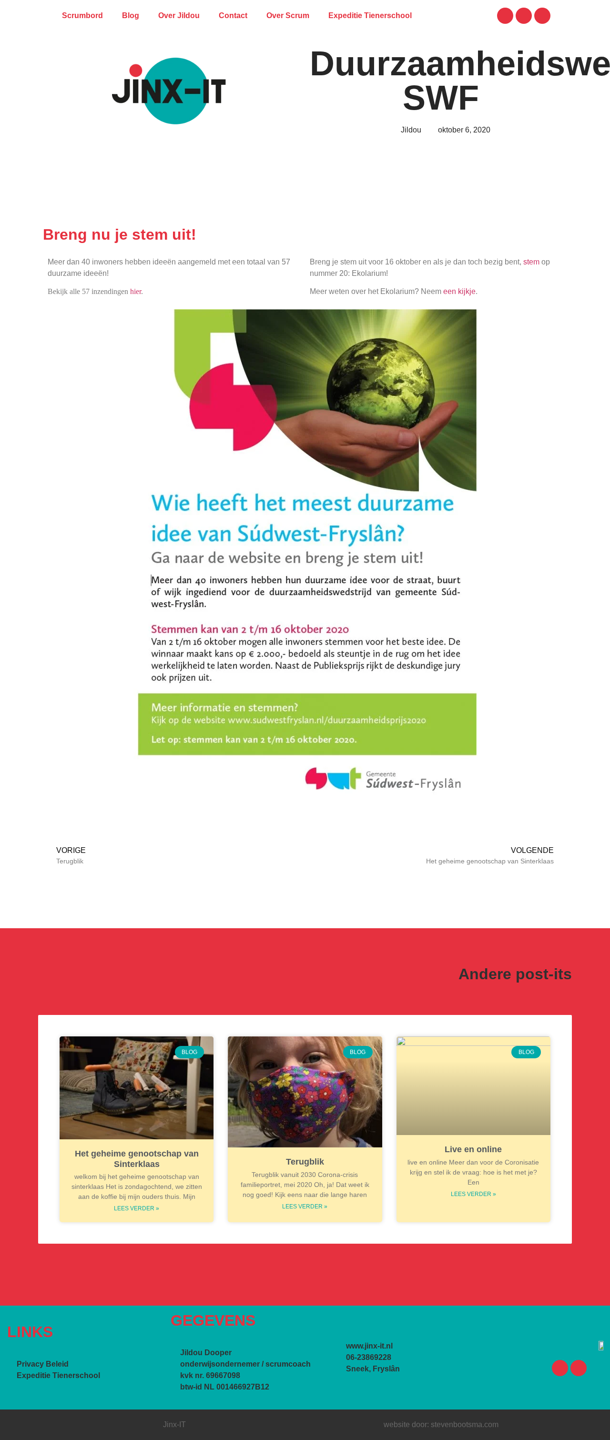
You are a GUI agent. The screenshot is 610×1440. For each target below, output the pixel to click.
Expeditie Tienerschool (370, 15)
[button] (469, 16)
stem (531, 262)
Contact (233, 15)
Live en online (473, 1149)
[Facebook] (505, 16)
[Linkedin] (524, 16)
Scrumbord (82, 15)
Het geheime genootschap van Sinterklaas (137, 1159)
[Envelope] (542, 16)
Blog (130, 15)
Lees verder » (136, 1208)
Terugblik (305, 1161)
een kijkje (459, 291)
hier (135, 291)
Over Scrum (287, 15)
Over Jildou (179, 15)
